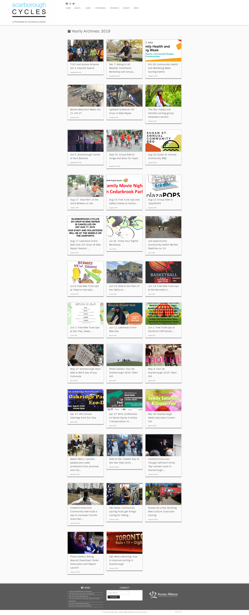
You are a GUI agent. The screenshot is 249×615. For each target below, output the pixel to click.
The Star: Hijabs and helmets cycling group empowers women (161, 113)
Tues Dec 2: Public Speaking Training (79, 603)
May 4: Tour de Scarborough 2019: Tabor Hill (162, 372)
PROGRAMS (101, 8)
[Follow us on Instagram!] (70, 3)
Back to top (178, 612)
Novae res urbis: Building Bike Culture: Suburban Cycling (162, 511)
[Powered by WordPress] (125, 611)
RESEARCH (114, 8)
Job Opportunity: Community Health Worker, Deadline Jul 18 (163, 245)
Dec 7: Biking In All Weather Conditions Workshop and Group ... (122, 68)
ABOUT (78, 8)
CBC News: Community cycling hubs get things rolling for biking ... (122, 511)
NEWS (136, 8)
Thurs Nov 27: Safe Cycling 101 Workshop (80, 606)
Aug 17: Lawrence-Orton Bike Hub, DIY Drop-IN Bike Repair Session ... (85, 245)
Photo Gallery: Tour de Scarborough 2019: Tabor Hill (123, 372)
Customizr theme (142, 612)
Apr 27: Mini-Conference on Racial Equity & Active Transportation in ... (123, 418)
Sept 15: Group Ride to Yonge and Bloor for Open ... (123, 158)
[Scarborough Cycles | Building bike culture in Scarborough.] (28, 12)
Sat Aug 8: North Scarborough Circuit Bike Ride (81, 594)
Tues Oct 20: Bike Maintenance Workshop (80, 591)
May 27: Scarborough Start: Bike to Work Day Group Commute (85, 372)
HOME (68, 8)
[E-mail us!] (67, 3)
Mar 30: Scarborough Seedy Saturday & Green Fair (161, 418)
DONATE (126, 8)
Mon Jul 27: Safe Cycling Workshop (78, 596)
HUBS (88, 8)
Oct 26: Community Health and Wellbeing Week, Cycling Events (163, 68)
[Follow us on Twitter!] (74, 3)
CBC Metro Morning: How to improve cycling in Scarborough (123, 560)
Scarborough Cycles (112, 612)
